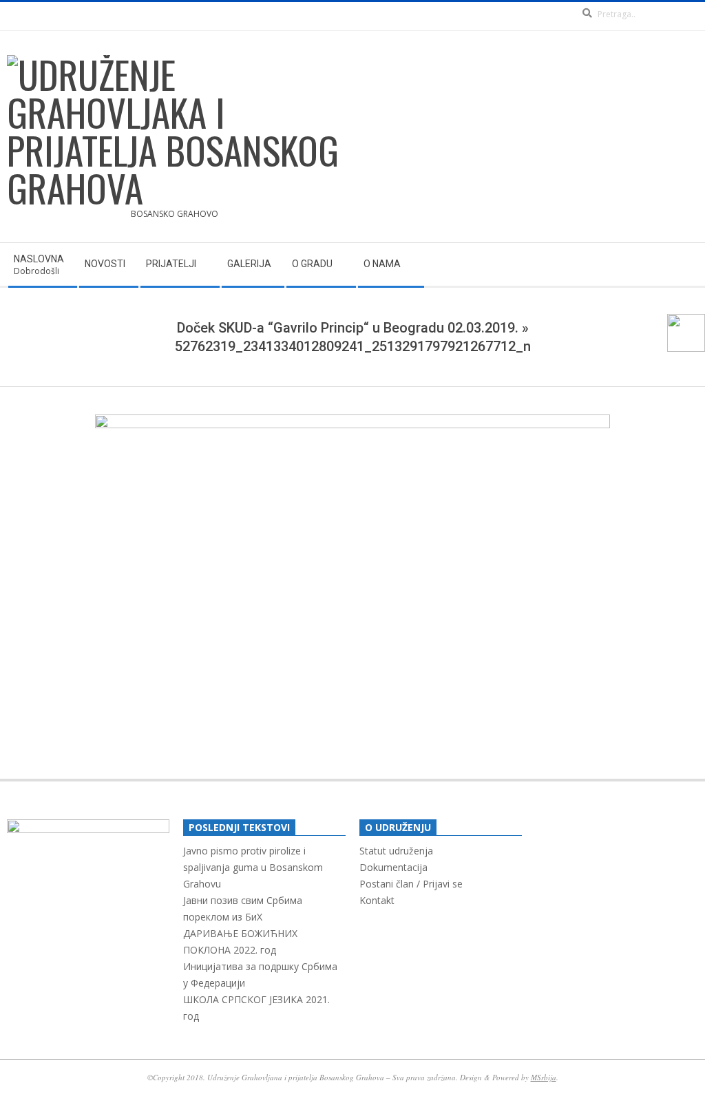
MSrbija (543, 1077)
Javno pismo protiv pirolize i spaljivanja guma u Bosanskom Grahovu (253, 867)
